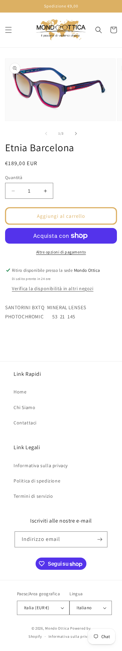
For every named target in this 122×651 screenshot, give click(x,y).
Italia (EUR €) (36, 608)
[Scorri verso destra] (75, 133)
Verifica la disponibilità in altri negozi (53, 288)
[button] (8, 29)
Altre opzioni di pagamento (61, 251)
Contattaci (25, 423)
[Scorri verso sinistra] (46, 133)
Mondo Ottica (57, 628)
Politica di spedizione (37, 481)
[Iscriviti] (99, 539)
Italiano (84, 608)
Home (20, 392)
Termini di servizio (33, 496)
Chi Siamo (24, 407)
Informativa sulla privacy (41, 465)
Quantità (13, 177)
